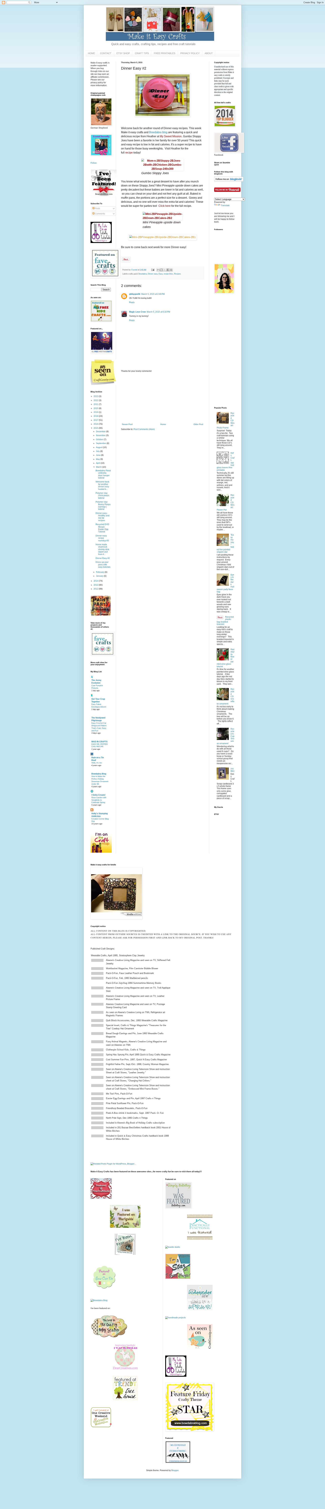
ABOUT (209, 53)
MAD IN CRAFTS (99, 741)
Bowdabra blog (158, 132)
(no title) (232, 770)
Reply (132, 302)
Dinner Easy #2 (103, 558)
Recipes (177, 274)
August (99, 447)
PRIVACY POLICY (190, 53)
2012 (96, 589)
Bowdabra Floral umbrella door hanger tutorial (103, 474)
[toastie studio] (172, 1247)
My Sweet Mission (171, 136)
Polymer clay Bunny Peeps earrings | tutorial (103, 505)
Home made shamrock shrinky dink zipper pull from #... (102, 549)
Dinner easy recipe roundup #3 (102, 538)
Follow (94, 163)
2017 (96, 420)
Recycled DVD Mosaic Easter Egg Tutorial (102, 528)
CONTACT (105, 53)
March (99, 467)
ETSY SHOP (123, 53)
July (98, 451)
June (98, 455)
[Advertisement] (162, 398)
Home (163, 424)
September (101, 443)
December (101, 431)
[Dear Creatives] (125, 1369)
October (100, 439)
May (98, 459)
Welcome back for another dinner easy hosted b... (102, 485)
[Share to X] (164, 270)
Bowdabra (142, 274)
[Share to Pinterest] (171, 270)
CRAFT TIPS (142, 53)
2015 (96, 428)
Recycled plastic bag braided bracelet (225, 620)
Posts (97, 208)
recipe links (168, 274)
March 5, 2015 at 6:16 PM (158, 312)
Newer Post (127, 424)
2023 (96, 396)
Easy (161, 274)
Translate (225, 205)
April (98, 463)
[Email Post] (152, 270)
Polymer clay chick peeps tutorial (102, 495)
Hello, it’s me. (96, 763)
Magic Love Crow (137, 312)
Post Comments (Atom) (144, 429)
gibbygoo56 (134, 294)
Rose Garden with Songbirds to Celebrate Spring (98, 800)
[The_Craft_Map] (101, 852)
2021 (96, 404)
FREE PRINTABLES (164, 53)
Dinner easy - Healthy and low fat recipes (102, 517)
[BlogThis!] (161, 270)
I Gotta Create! (98, 795)
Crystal (134, 270)
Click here (164, 205)
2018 (96, 416)
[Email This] (158, 270)
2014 (96, 581)
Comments (99, 214)
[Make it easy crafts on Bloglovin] (228, 181)
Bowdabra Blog (98, 774)
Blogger (174, 1470)
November (101, 435)
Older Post (198, 424)
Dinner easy (153, 274)
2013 (96, 585)
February (100, 572)
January (100, 576)
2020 (96, 408)
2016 (96, 424)
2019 (96, 412)
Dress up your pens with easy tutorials (103, 564)
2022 (96, 400)
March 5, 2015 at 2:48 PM (153, 294)
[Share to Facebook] (168, 270)
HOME (91, 53)
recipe (129, 152)
